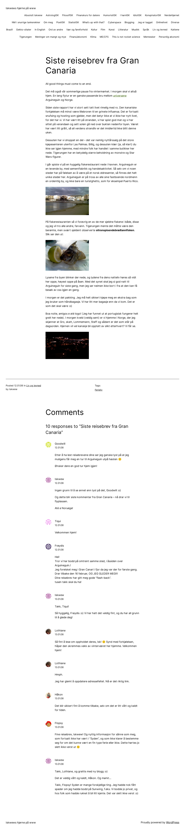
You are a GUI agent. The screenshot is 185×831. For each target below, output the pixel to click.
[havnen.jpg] (67, 214)
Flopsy (59, 723)
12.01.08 (59, 447)
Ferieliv (98, 389)
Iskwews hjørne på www (21, 8)
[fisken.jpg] (67, 269)
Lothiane (60, 630)
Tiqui (58, 521)
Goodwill (60, 443)
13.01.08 (59, 599)
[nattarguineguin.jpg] (67, 358)
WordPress (172, 822)
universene (119, 95)
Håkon (59, 694)
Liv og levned (33, 385)
